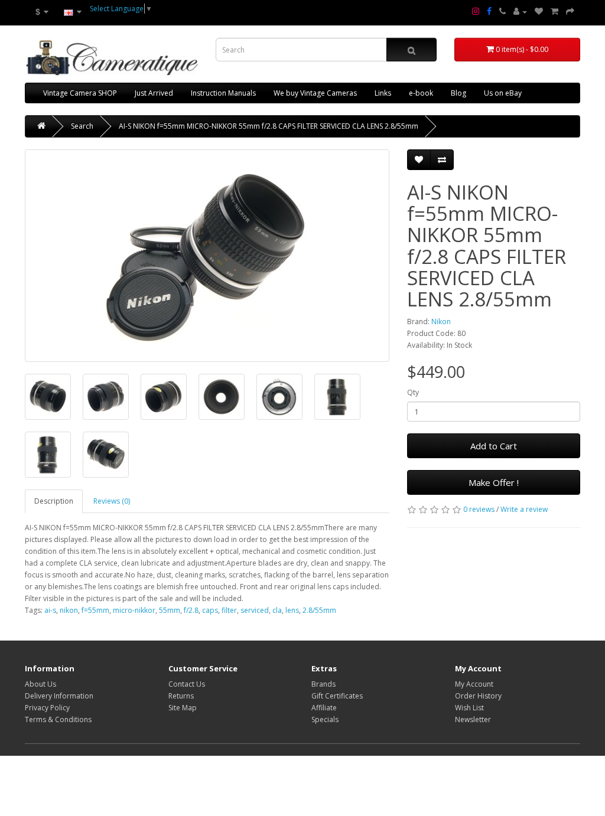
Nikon (441, 321)
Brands (323, 684)
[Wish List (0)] (539, 12)
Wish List (469, 708)
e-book (421, 93)
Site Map (182, 708)
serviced (254, 610)
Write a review (524, 509)
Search (82, 126)
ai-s (50, 610)
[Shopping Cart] (554, 12)
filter (229, 610)
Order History (478, 696)
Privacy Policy (47, 708)
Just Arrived (154, 93)
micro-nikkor (134, 610)
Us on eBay (503, 93)
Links (383, 93)
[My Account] (520, 12)
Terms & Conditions (58, 719)
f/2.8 (191, 610)
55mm (169, 610)
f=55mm (95, 610)
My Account (474, 684)
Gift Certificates (337, 696)
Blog (458, 93)
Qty (413, 392)
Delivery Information (59, 696)
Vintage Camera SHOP (80, 93)
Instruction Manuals (223, 93)
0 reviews (479, 509)
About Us (40, 684)
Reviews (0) (111, 501)
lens (292, 610)
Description (53, 501)
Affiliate (324, 708)
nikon (69, 610)
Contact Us (186, 684)
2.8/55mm (319, 610)
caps (210, 610)
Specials (325, 719)
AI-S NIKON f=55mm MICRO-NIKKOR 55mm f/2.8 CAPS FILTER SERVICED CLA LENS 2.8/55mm (268, 126)
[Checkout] (570, 12)
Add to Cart (493, 446)
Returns (181, 696)
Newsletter (473, 719)
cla (277, 610)
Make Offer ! (494, 482)
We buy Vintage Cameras (315, 93)
